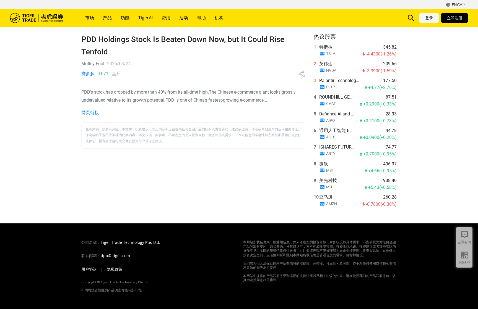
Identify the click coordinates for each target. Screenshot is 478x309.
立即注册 (454, 17)
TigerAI (145, 18)
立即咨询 (464, 242)
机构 (219, 18)
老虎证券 (40, 18)
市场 (89, 18)
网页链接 (90, 112)
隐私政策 (114, 269)
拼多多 (88, 73)
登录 (429, 17)
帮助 (201, 18)
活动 (183, 18)
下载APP (464, 262)
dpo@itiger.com (115, 255)
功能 (125, 18)
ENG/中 (458, 4)
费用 (166, 18)
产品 (107, 18)
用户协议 (89, 269)
